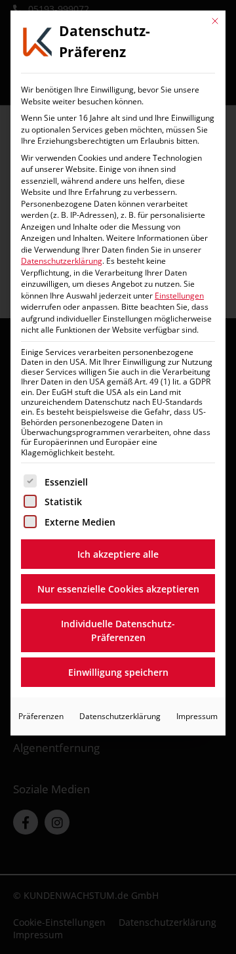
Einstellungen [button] (179, 295)
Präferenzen (41, 716)
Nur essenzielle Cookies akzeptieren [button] (118, 589)
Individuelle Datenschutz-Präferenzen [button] (118, 630)
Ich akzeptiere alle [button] (118, 554)
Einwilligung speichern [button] (118, 672)
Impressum (197, 716)
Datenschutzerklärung (61, 260)
